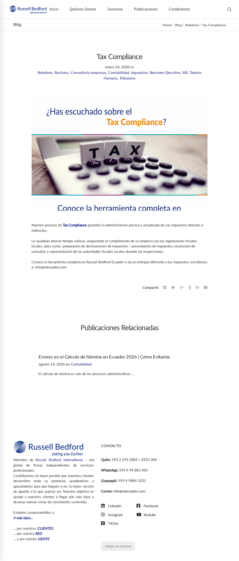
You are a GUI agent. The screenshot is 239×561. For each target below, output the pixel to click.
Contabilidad (118, 72)
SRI (185, 72)
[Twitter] (173, 287)
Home (167, 25)
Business (62, 72)
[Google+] (182, 287)
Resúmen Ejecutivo (165, 72)
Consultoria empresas (88, 72)
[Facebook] (164, 287)
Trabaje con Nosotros (118, 546)
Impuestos (139, 72)
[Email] (205, 287)
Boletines (192, 25)
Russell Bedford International (58, 460)
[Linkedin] (197, 287)
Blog (178, 25)
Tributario (127, 78)
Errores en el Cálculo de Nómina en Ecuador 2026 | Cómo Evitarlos (104, 357)
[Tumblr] (190, 287)
